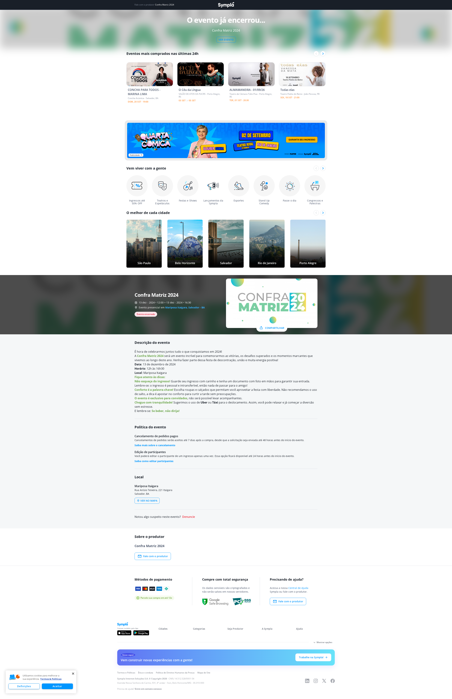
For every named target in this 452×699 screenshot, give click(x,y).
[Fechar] (73, 673)
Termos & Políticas (50, 678)
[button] (14, 677)
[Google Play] (141, 632)
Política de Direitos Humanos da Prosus (175, 672)
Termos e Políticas (126, 672)
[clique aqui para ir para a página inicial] (226, 4)
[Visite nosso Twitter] (324, 681)
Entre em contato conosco (148, 688)
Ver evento (226, 39)
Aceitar (57, 686)
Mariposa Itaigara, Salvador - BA (185, 307)
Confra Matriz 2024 (164, 5)
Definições (24, 686)
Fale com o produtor (155, 556)
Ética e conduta (145, 672)
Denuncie (188, 517)
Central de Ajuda (298, 588)
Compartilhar (274, 328)
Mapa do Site (203, 672)
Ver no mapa (148, 500)
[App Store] (124, 632)
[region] (41, 681)
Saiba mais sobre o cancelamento (155, 445)
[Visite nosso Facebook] (333, 681)
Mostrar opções (324, 642)
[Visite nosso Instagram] (316, 681)
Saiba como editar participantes (154, 461)
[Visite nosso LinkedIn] (307, 681)
